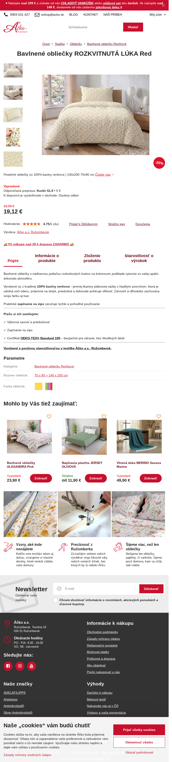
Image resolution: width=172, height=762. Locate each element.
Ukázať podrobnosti (139, 752)
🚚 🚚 (39, 244)
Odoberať (151, 589)
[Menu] (163, 27)
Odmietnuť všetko (139, 742)
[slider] (32, 224)
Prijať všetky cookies (139, 730)
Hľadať (133, 27)
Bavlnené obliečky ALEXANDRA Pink (21, 465)
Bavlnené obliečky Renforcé (54, 366)
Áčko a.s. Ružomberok (33, 232)
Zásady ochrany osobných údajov (27, 755)
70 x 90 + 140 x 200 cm (51, 375)
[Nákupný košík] (152, 27)
